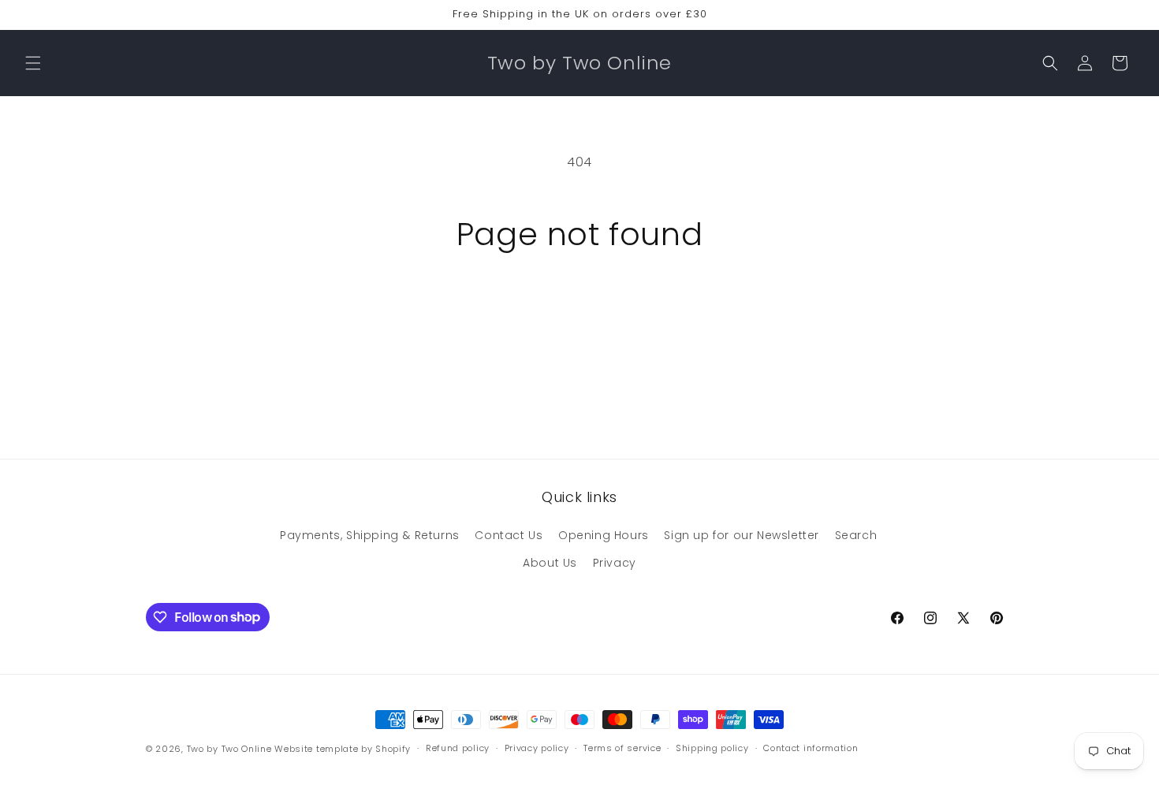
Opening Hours (603, 535)
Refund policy (458, 748)
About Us (550, 563)
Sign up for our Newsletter (741, 535)
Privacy (614, 563)
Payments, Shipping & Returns (370, 535)
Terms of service (622, 748)
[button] (33, 63)
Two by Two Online (229, 748)
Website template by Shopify (342, 748)
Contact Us (508, 535)
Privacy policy (537, 748)
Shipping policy (712, 748)
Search (856, 535)
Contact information (810, 748)
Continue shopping (579, 311)
